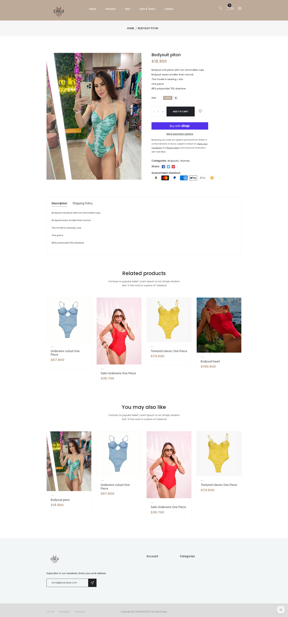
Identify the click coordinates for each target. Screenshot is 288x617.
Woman (185, 160)
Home (92, 9)
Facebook (80, 611)
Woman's (111, 9)
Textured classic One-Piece (169, 351)
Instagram (64, 611)
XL (176, 97)
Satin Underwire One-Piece (118, 373)
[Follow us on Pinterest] (173, 166)
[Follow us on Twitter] (168, 166)
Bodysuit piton (60, 500)
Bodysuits (173, 160)
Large (168, 97)
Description (59, 203)
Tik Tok (50, 611)
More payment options (179, 134)
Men (127, 9)
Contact (168, 9)
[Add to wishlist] (200, 111)
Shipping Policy (82, 203)
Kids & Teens (147, 9)
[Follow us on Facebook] (163, 166)
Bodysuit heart (210, 361)
